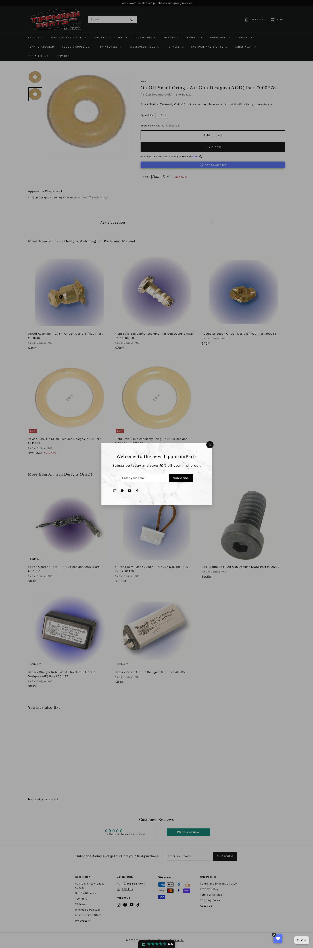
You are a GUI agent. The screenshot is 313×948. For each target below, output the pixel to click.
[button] (156, 944)
